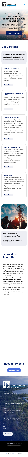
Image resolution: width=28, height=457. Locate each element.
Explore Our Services (14, 33)
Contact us (8, 433)
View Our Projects (14, 370)
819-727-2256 (19, 410)
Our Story (14, 330)
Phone (5, 408)
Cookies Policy (17, 445)
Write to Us (14, 348)
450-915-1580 (11, 412)
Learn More (7, 84)
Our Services (14, 310)
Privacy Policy (11, 445)
